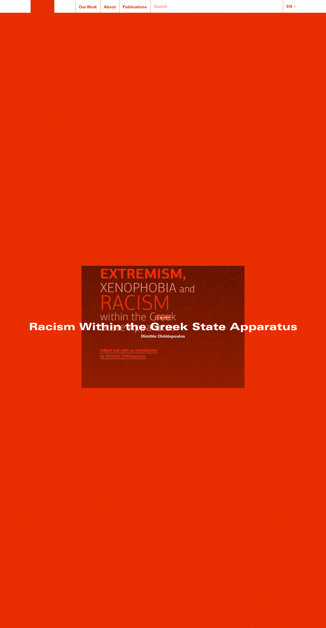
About (110, 6)
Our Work (88, 6)
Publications (135, 6)
